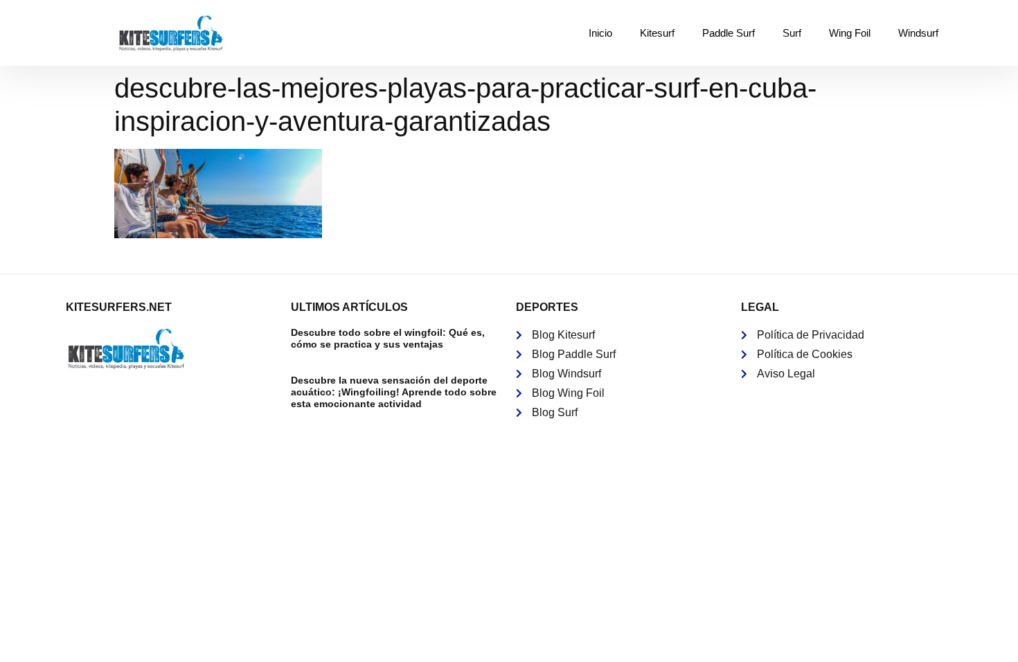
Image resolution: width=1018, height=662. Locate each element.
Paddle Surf (728, 33)
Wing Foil (849, 33)
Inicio (600, 33)
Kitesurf (657, 33)
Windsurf (918, 33)
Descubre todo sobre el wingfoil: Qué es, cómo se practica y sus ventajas (388, 338)
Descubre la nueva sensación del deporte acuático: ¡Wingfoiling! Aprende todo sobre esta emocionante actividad (394, 392)
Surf (792, 33)
